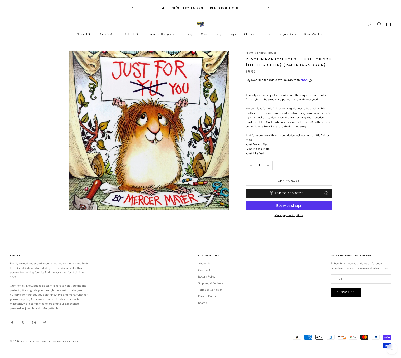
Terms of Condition (210, 289)
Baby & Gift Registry (161, 34)
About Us (204, 263)
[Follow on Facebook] (12, 322)
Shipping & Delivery (210, 283)
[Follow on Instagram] (34, 322)
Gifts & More (108, 34)
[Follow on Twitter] (23, 322)
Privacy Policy (207, 296)
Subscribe (346, 292)
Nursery (188, 34)
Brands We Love (314, 34)
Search (202, 302)
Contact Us (205, 270)
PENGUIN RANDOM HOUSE (261, 53)
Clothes (249, 34)
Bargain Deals (287, 34)
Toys (233, 34)
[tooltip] (326, 193)
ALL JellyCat (132, 34)
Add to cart (289, 181)
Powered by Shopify (64, 341)
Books (266, 34)
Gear (204, 34)
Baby (218, 34)
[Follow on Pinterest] (45, 322)
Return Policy (206, 276)
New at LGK (84, 34)
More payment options (289, 215)
